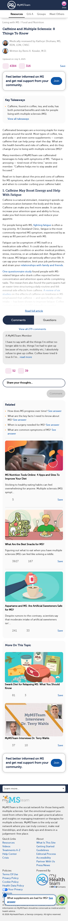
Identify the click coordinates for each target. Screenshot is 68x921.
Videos (6, 846)
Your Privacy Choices (12, 891)
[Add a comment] (22, 66)
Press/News (43, 865)
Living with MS (10, 22)
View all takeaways (18, 119)
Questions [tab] (49, 320)
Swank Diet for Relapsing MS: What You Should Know (32, 686)
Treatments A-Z (11, 850)
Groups (41, 14)
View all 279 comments (33, 329)
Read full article (34, 311)
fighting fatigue (42, 225)
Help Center (9, 854)
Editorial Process (46, 854)
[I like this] (6, 66)
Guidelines (42, 850)
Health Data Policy (13, 885)
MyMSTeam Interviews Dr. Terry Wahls (27, 738)
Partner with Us (45, 861)
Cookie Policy (10, 882)
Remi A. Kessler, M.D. (34, 51)
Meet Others (56, 14)
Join (64, 7)
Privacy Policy (10, 878)
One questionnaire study (17, 271)
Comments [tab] (18, 320)
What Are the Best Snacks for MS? (24, 544)
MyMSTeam (23, 5)
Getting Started (45, 846)
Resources (17, 14)
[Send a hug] (21, 371)
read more (26, 357)
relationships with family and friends (42, 265)
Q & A (30, 14)
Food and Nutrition (33, 22)
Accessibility (43, 857)
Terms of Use (10, 874)
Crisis (5, 857)
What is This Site (46, 842)
